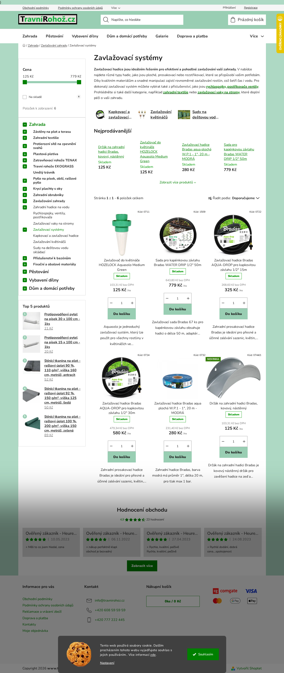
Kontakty (29, 624)
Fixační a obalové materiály (54, 264)
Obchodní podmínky (35, 8)
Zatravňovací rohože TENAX (55, 160)
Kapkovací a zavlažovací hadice (56, 235)
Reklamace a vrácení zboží (42, 611)
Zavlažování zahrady (49, 201)
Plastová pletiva (45, 154)
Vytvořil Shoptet (249, 668)
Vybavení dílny (44, 280)
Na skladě (54, 97)
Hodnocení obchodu (142, 510)
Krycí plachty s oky (47, 188)
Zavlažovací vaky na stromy (53, 223)
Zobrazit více (142, 566)
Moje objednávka (35, 630)
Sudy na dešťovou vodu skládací (50, 250)
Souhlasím (205, 654)
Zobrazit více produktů (176, 182)
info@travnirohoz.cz (109, 600)
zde (153, 655)
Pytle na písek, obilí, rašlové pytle (55, 180)
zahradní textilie (175, 92)
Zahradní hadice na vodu (51, 207)
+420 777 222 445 (110, 620)
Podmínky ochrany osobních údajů (80, 8)
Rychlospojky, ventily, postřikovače (49, 215)
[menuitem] (29, 36)
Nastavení (107, 663)
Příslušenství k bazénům (52, 258)
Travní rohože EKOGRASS (53, 166)
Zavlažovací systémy (48, 229)
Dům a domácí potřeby (52, 288)
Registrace (251, 8)
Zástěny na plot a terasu (52, 131)
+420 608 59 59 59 (110, 610)
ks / (173, 601)
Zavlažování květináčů (49, 242)
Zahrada (37, 124)
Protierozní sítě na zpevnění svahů (54, 146)
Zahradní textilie (46, 138)
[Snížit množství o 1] (111, 303)
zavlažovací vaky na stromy (219, 92)
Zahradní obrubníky (48, 195)
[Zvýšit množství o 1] (132, 303)
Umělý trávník (44, 172)
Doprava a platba (35, 618)
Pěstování (39, 272)
